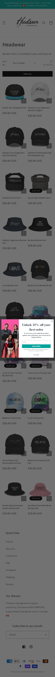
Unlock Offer (36, 346)
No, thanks (36, 355)
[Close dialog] (52, 321)
